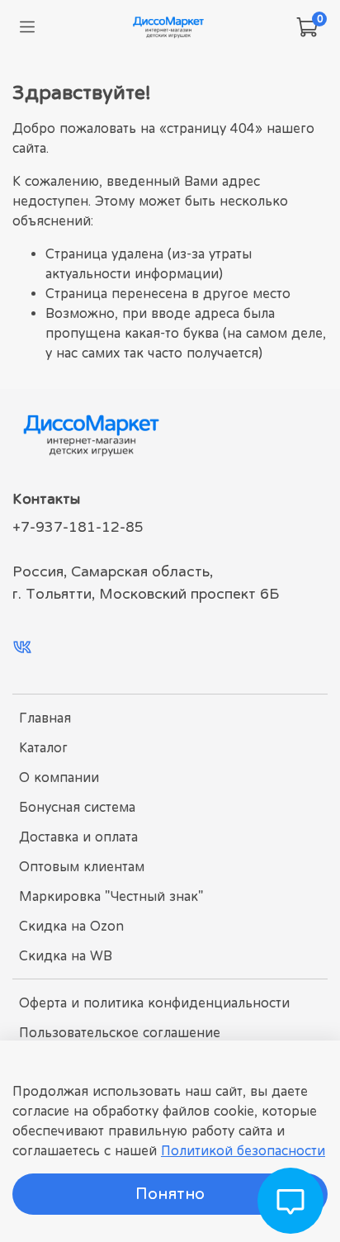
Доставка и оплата (78, 836)
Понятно (170, 1193)
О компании (59, 777)
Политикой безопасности (243, 1150)
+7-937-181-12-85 (78, 527)
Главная (45, 717)
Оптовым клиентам (81, 866)
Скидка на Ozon (71, 925)
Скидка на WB (65, 955)
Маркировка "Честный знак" (111, 896)
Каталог (43, 747)
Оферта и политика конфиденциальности (154, 1002)
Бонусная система (77, 806)
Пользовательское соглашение (119, 1032)
